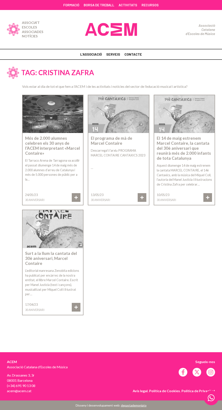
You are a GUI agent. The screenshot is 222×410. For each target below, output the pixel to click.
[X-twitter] (197, 372)
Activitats (128, 5)
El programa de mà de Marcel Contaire (111, 141)
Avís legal (140, 391)
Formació (71, 5)
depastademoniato (134, 405)
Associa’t (31, 22)
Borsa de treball (99, 5)
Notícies (30, 36)
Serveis (113, 54)
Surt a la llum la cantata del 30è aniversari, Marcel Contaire (51, 258)
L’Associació (91, 54)
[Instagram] (210, 372)
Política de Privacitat (198, 391)
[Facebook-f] (183, 372)
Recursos (150, 5)
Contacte (133, 54)
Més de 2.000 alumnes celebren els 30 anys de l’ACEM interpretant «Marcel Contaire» (52, 146)
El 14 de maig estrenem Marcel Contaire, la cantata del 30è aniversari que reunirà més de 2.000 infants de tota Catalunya (184, 148)
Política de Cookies (164, 391)
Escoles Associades (32, 29)
